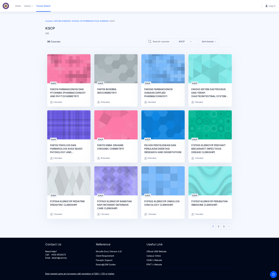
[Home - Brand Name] (6, 6)
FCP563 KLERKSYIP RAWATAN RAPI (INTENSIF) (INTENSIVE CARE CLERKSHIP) (114, 205)
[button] (209, 41)
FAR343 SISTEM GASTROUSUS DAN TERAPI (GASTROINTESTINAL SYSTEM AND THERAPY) (208, 93)
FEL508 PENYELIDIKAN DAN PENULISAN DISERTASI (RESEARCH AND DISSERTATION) (162, 149)
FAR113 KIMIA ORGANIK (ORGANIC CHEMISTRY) (110, 147)
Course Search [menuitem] (43, 6)
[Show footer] (273, 274)
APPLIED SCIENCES (62, 21)
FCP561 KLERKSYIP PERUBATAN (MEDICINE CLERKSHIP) (209, 203)
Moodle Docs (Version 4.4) (109, 251)
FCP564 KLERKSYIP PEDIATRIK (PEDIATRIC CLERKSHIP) (67, 203)
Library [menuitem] (27, 6)
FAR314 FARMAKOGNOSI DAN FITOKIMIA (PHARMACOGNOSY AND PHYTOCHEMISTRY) (68, 93)
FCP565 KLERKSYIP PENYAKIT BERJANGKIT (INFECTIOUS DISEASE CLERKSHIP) (208, 149)
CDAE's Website (154, 260)
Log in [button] (272, 5)
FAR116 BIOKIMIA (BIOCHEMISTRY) (107, 91)
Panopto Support (104, 260)
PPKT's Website (154, 264)
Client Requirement (105, 256)
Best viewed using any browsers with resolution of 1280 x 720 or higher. (80, 273)
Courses (49, 21)
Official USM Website (156, 251)
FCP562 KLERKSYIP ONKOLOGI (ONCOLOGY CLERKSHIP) (161, 203)
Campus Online (153, 256)
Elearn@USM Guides (106, 264)
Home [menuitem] (18, 6)
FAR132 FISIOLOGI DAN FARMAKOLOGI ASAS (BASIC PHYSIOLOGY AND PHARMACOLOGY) (66, 149)
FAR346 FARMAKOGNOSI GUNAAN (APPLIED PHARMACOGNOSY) (158, 93)
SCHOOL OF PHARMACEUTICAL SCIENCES (90, 21)
